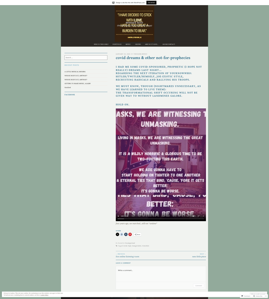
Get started (151, 2)
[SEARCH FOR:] (86, 58)
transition (145, 246)
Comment (198, 285)
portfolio (117, 44)
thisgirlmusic (140, 54)
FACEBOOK (70, 95)
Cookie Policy (44, 295)
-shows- (138, 44)
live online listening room (127, 255)
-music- (128, 44)
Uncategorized (130, 243)
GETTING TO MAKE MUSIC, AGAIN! (78, 83)
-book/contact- (168, 44)
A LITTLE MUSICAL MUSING (75, 71)
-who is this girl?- (101, 44)
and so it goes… (152, 44)
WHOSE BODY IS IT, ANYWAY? (76, 75)
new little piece (199, 255)
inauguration (136, 246)
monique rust (134, 22)
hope (129, 246)
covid (125, 246)
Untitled (68, 87)
